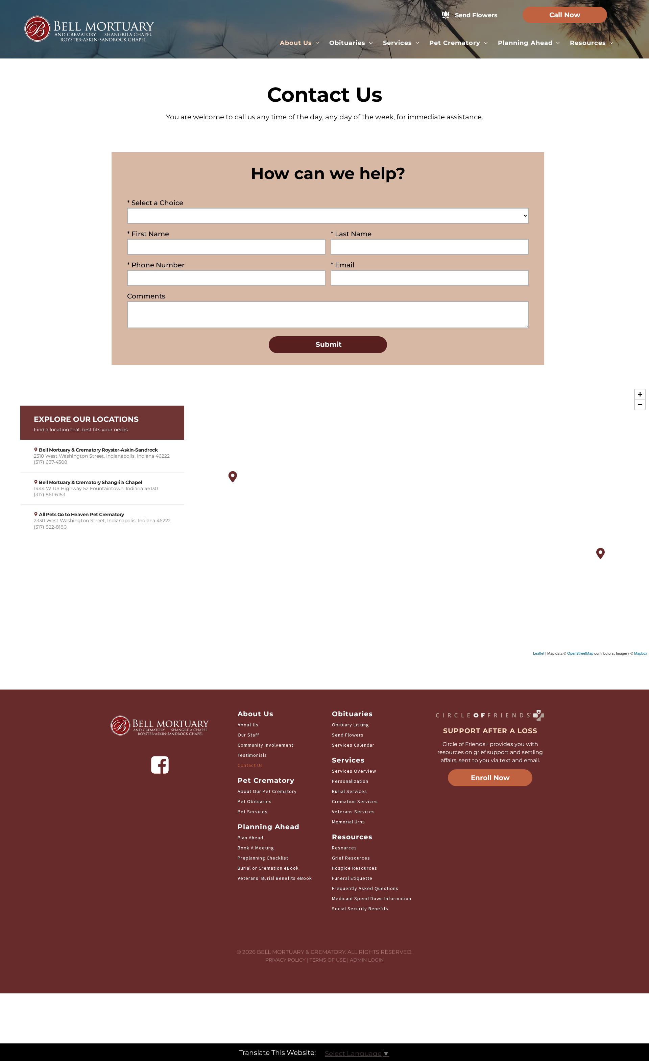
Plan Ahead (250, 838)
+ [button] (640, 394)
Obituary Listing (350, 725)
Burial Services (349, 791)
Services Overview (354, 771)
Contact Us (250, 765)
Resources (344, 848)
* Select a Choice (155, 203)
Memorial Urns (348, 822)
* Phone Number (156, 265)
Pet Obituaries (255, 801)
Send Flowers (348, 735)
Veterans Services (353, 812)
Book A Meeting (256, 848)
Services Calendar (353, 745)
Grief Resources (351, 858)
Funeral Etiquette (352, 878)
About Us (248, 725)
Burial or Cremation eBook (268, 868)
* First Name (148, 234)
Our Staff (248, 735)
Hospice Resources (354, 868)
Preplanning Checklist (263, 858)
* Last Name (351, 234)
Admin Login (367, 960)
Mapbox (640, 653)
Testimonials (252, 755)
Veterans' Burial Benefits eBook (275, 878)
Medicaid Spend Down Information (371, 898)
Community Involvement (265, 745)
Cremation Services (355, 801)
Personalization (350, 781)
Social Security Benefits (360, 909)
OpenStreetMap (580, 653)
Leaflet (538, 653)
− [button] (640, 404)
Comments (146, 296)
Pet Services (253, 812)
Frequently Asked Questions (365, 888)
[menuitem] (299, 43)
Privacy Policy (285, 960)
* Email (343, 265)
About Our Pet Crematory (267, 791)
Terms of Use (328, 960)
